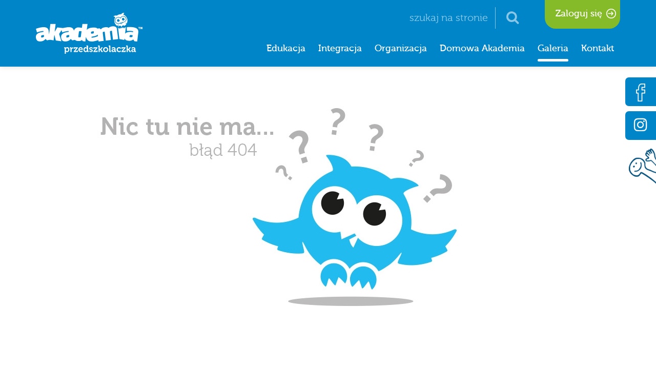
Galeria (553, 48)
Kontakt (597, 48)
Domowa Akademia (482, 48)
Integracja (340, 48)
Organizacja (401, 48)
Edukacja (285, 48)
